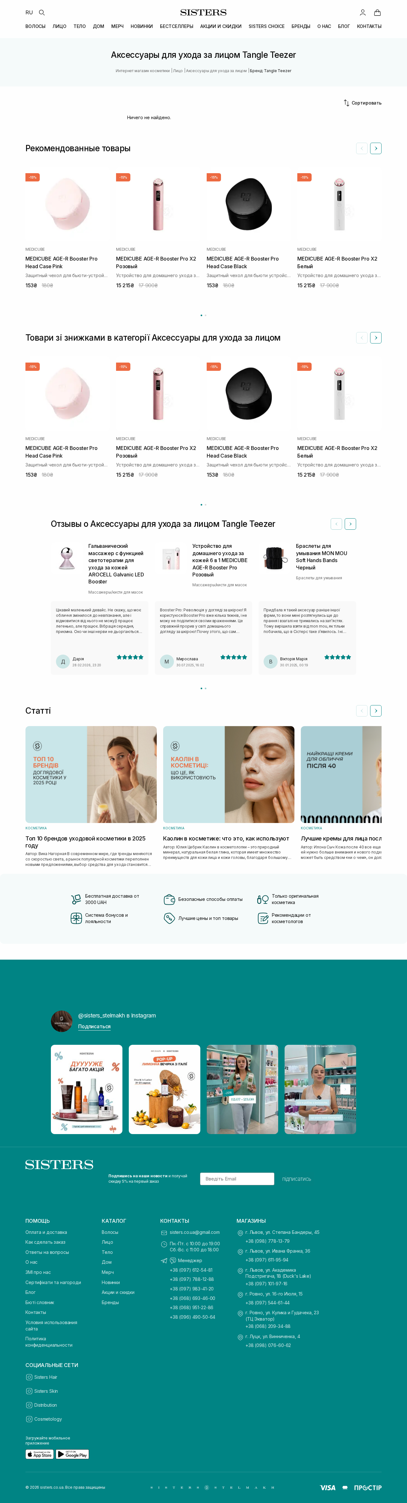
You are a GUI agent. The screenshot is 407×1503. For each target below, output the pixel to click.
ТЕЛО (79, 26)
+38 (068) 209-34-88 (268, 1326)
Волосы (110, 1232)
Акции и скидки (118, 1292)
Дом (107, 1262)
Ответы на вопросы (47, 1252)
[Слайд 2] (205, 688)
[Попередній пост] (62, 1089)
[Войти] (363, 12)
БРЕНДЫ (301, 26)
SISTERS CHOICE (267, 26)
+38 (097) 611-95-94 (266, 1259)
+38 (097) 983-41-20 (192, 1288)
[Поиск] (42, 12)
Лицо (107, 1242)
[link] (377, 12)
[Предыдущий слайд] (362, 148)
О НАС (324, 26)
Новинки (111, 1282)
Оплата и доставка (46, 1232)
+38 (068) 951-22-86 (191, 1307)
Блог (30, 1292)
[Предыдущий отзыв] (336, 524)
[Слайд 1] (201, 688)
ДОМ (98, 26)
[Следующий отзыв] (350, 524)
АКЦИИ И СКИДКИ (221, 26)
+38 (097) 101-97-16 (266, 1283)
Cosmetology (48, 1419)
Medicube (35, 249)
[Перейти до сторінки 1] (201, 315)
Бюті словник (39, 1302)
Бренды (110, 1302)
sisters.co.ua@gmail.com (195, 1232)
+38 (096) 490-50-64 (192, 1317)
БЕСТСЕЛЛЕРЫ (176, 26)
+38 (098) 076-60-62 (268, 1345)
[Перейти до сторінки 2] (205, 315)
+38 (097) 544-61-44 (267, 1302)
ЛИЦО (59, 26)
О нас (31, 1262)
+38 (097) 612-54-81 (191, 1270)
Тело (107, 1252)
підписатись (296, 1179)
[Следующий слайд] (376, 148)
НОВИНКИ (142, 26)
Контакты (35, 1312)
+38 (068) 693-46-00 (192, 1298)
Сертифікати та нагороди (53, 1282)
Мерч (108, 1272)
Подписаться (94, 1026)
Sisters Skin (46, 1391)
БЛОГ (344, 26)
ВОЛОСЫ (35, 26)
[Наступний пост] (345, 1089)
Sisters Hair (45, 1377)
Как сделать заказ (45, 1242)
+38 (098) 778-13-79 (267, 1241)
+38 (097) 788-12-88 (192, 1279)
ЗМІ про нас (38, 1272)
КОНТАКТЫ (369, 26)
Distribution (45, 1405)
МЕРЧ (117, 26)
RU (29, 12)
